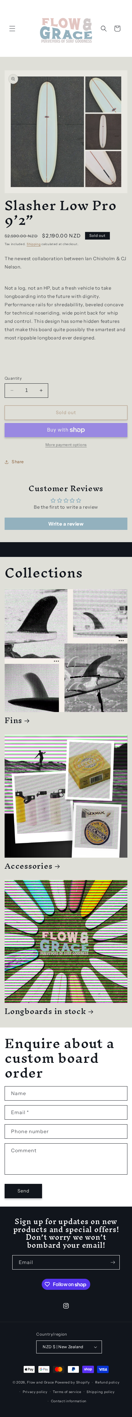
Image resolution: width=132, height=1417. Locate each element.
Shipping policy (101, 1392)
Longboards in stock (45, 1011)
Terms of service (67, 1392)
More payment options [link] (66, 444)
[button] (12, 28)
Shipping (34, 244)
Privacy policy (35, 1392)
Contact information (69, 1401)
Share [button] (18, 461)
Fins (13, 720)
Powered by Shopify (72, 1382)
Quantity (13, 378)
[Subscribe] (112, 1262)
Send (23, 1191)
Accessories (28, 866)
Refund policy (107, 1382)
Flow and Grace (40, 1382)
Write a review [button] (65, 524)
